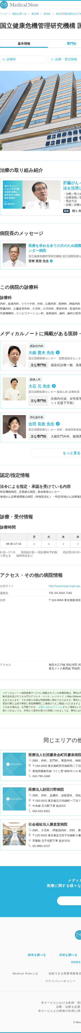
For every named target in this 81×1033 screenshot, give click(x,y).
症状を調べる (68, 954)
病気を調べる (37, 954)
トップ (3, 13)
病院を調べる (19, 13)
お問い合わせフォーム (50, 707)
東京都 (35, 13)
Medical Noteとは (25, 973)
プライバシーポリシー (60, 981)
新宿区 (47, 13)
